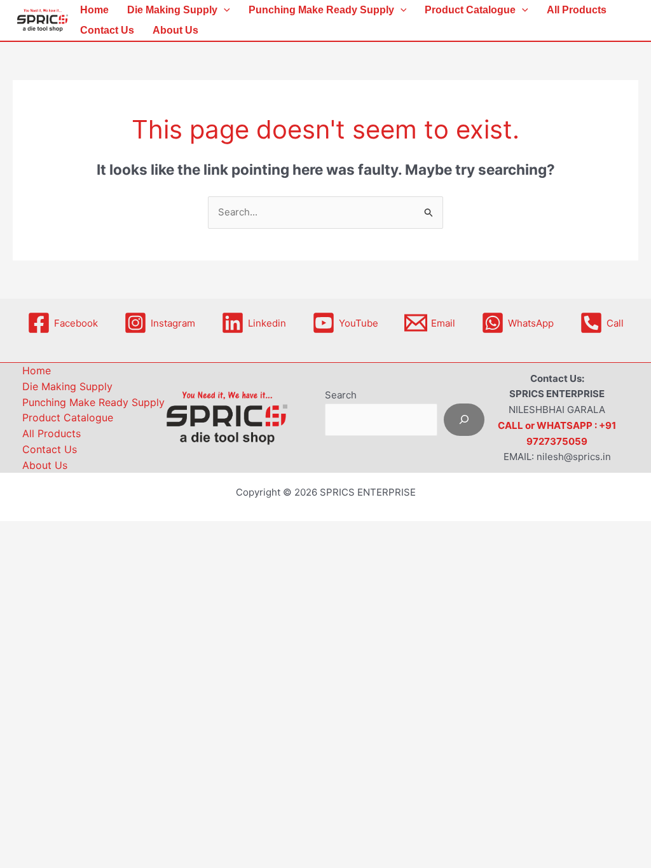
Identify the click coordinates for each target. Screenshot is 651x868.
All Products (576, 9)
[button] (223, 10)
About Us (175, 30)
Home (94, 9)
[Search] (464, 419)
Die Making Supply (172, 9)
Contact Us (107, 30)
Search (341, 395)
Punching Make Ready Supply (321, 9)
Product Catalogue (470, 9)
